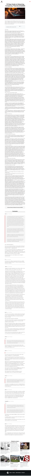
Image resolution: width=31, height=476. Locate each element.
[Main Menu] (30, 1)
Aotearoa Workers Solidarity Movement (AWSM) (15, 207)
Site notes (23, 472)
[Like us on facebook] (14, 469)
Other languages (18, 472)
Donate (10, 472)
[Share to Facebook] (19, 26)
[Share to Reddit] (20, 26)
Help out (13, 472)
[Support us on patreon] (15, 469)
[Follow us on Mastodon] (16, 469)
